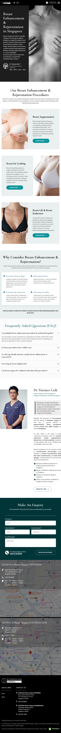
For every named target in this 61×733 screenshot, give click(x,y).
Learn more (39, 141)
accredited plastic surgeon (15, 67)
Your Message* (10, 537)
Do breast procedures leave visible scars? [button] (17, 347)
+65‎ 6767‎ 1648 (9, 635)
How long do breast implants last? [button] (14, 364)
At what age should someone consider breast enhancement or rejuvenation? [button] (24, 355)
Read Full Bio (41, 489)
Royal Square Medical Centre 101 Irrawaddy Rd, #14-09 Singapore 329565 (14, 572)
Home (3, 693)
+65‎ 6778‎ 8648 (16, 554)
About (3, 697)
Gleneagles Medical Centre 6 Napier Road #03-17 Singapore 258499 (13, 630)
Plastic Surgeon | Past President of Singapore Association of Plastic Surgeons (47, 394)
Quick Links (6, 687)
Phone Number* (36, 528)
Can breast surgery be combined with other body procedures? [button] (24, 370)
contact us (53, 2)
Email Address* (10, 528)
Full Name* (8, 519)
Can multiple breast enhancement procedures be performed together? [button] (27, 333)
